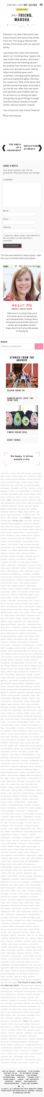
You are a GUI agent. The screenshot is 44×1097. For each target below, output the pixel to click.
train (32, 1018)
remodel (15, 897)
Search (4, 342)
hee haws (16, 704)
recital (26, 894)
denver (33, 612)
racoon (23, 891)
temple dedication (32, 971)
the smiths (35, 1003)
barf (27, 509)
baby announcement (20, 500)
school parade (37, 920)
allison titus (32, 476)
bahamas (13, 506)
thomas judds (35, 1012)
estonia (17, 648)
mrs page (19, 823)
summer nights (28, 956)
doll (6, 618)
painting (5, 858)
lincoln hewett (33, 778)
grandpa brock (12, 689)
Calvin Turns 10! (16, 390)
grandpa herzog (25, 689)
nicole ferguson (37, 840)
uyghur (38, 1030)
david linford (17, 609)
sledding (5, 938)
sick (38, 932)
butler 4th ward (22, 547)
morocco (5, 817)
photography (34, 861)
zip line (32, 1062)
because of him (29, 512)
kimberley (24, 760)
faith (24, 651)
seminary (28, 926)
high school (17, 710)
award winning (33, 497)
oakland (11, 846)
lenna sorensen (13, 775)
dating (9, 609)
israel (30, 731)
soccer (34, 941)
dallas (36, 604)
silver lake (21, 935)
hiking (39, 710)
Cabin (20, 1079)
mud (11, 826)
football (34, 666)
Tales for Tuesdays (14, 1075)
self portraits (19, 926)
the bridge (12, 983)
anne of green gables (31, 485)
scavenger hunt (19, 920)
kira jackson (6, 763)
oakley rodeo (31, 846)
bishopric (36, 521)
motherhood (28, 817)
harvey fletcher (17, 701)
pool (34, 873)
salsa (18, 911)
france (28, 669)
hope (38, 722)
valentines (19, 1033)
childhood (15, 568)
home (33, 713)
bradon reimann (19, 532)
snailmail (32, 938)
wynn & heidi (24, 1054)
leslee (22, 775)
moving (38, 820)
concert (11, 589)
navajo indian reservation (33, 831)
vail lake (11, 1033)
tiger (14, 1015)
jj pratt (28, 743)
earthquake (38, 630)
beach (20, 512)
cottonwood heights (26, 595)
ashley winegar (30, 494)
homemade (28, 716)
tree (30, 1021)
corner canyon (34, 592)
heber (9, 704)
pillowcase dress (29, 864)
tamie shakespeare (27, 968)
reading (39, 891)
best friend (27, 515)
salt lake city (9, 914)
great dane (21, 692)
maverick (24, 796)
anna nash (19, 485)
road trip (14, 903)
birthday (27, 518)
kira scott (14, 763)
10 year (13, 473)
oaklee (17, 846)
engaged (10, 648)
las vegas (9, 769)
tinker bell (9, 1018)
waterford (12, 1039)
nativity (7, 831)
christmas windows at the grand (28, 580)
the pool (12, 1000)
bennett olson (17, 515)
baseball (34, 509)
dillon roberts (20, 615)
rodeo (21, 903)
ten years (9, 977)
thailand (31, 977)
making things (29, 790)
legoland (22, 772)
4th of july (5, 473)
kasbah (30, 752)
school (28, 920)
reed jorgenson (35, 894)
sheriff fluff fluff (33, 929)
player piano (28, 870)
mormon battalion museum (32, 814)
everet (30, 648)
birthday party (17, 521)
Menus (19, 1081)
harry (38, 698)
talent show (14, 968)
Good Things (14, 440)
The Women (32, 1075)
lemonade (31, 772)
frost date (21, 672)
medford (17, 799)
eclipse (20, 636)
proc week (13, 885)
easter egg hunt (12, 633)
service (36, 926)
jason (8, 737)
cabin (14, 550)
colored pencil (31, 586)
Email (6, 219)
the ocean (30, 997)
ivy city (35, 731)
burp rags (35, 544)
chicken (32, 565)
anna (12, 485)
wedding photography (19, 1042)
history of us (11, 713)
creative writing (22, 601)
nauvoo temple (16, 831)
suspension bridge (23, 962)
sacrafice (26, 908)
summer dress (16, 956)
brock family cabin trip (16, 538)
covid (22, 598)
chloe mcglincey (12, 571)
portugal (29, 876)
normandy (22, 843)
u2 (12, 1027)
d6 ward (25, 604)
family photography (36, 654)
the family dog (15, 988)
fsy (28, 672)
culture (17, 604)
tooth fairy (17, 1018)
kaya (38, 755)
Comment (9, 180)
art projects (13, 494)
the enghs (5, 988)
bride (18, 535)
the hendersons (35, 988)
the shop (27, 1003)
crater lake (12, 601)
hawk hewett (35, 701)
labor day (15, 766)
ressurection (33, 897)
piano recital (17, 864)
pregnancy (6, 879)
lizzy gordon (30, 781)
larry (3, 769)
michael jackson (19, 802)
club (8, 586)
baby (9, 500)
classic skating (24, 583)
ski (37, 935)
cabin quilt (33, 550)
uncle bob (39, 1027)
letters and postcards (33, 775)
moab (31, 808)
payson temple (18, 861)
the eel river (39, 985)
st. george (28, 950)
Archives (21, 1071)
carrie (28, 562)
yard (10, 1057)
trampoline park (16, 1021)
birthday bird (37, 518)
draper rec (26, 627)
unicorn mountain (8, 1030)
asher (21, 494)
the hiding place (30, 991)
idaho (40, 728)
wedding (32, 1039)
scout (23, 923)
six (33, 935)
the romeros (18, 1003)
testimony (18, 977)
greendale (30, 692)
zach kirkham (23, 1062)
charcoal (34, 562)
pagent (40, 855)
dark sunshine (30, 606)
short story (25, 932)
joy (22, 749)
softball (4, 944)
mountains (10, 820)
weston (10, 1045)
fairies (10, 651)
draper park (16, 627)
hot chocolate (33, 725)
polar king (11, 873)
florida (21, 666)
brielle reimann (26, 535)
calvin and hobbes (28, 553)
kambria (14, 752)
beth (33, 515)
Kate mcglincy (15, 755)
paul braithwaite (37, 858)
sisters (28, 935)
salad (13, 911)
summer (36, 953)
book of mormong (15, 529)
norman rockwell (33, 843)
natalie (16, 829)
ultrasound (25, 1027)
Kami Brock (22, 752)
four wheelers (19, 669)
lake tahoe (24, 766)
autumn (19, 497)
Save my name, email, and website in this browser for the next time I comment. (21, 238)
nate (33, 829)
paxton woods (7, 861)
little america (11, 781)
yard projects (18, 1057)
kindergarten (34, 760)
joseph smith (13, 746)
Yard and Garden (29, 1083)
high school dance (29, 710)
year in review (29, 1057)
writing (9, 1054)
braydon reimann (32, 532)
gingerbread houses (27, 680)
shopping (16, 932)
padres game (31, 855)
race (18, 891)
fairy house (18, 651)
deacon (26, 609)
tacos (31, 965)
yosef (13, 1059)
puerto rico (21, 888)
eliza (31, 639)
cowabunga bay (31, 598)
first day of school (18, 663)
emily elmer (33, 642)
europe (23, 648)
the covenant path (26, 985)
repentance (23, 897)
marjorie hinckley (28, 793)
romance (24, 906)
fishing (7, 666)
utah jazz (31, 1030)
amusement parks (13, 482)
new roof (16, 840)
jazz (31, 737)
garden (30, 675)
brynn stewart (13, 544)
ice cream (21, 728)
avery (25, 497)
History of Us (10, 1073)
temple (22, 971)
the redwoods (22, 1000)
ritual (8, 903)
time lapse (21, 1015)
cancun (36, 556)
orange (37, 849)
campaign (20, 556)
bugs (21, 544)
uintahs (17, 1027)
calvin (18, 553)
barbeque (21, 509)
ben (8, 515)
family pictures (7, 657)
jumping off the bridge (32, 749)
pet (26, 861)
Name (6, 211)
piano (9, 864)
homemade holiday (12, 719)
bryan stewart (28, 541)
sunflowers (25, 959)
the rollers (9, 1003)
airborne (15, 476)
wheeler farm (19, 1045)
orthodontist (34, 852)
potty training (38, 876)
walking (4, 1036)
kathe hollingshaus (29, 755)
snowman (27, 941)
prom (27, 885)
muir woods (18, 826)
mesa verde (33, 799)
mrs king (12, 823)
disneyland (31, 615)
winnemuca (37, 1048)
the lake (29, 994)
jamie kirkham (34, 734)
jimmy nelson (15, 743)
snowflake (18, 941)
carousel (21, 562)
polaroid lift (28, 873)
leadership (28, 769)
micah (9, 802)
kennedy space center (32, 757)
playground (38, 870)
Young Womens (30, 1059)
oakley (23, 846)
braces (9, 532)
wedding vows (33, 1042)
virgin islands (38, 1033)
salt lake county (21, 914)
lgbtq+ (7, 778)
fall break (34, 651)
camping (28, 556)
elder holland (29, 636)
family (8, 654)
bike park (15, 518)
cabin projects (23, 550)
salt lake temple (34, 914)
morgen (18, 814)
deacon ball (34, 609)
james (10, 734)
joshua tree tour (7, 749)
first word (29, 663)
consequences (37, 589)
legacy (35, 769)
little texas (21, 781)
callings (12, 553)
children (23, 568)
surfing (12, 962)
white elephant (7, 1048)
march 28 (16, 793)
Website (7, 227)
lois (7, 784)
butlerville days (35, 547)
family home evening (20, 654)
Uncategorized (11, 1083)
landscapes (38, 766)
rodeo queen (29, 903)
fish (35, 663)
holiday (26, 713)
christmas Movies (36, 577)
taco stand (37, 965)
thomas (26, 1012)
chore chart (29, 571)
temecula (14, 971)
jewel (39, 740)
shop (9, 932)
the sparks (13, 1006)
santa (38, 917)
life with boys (21, 778)
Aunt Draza (10, 497)
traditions (26, 1018)
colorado (21, 586)
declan (27, 612)
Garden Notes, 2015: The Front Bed (20, 399)
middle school (32, 802)
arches (39, 488)
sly (27, 938)
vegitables (28, 1033)
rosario (31, 906)
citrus (16, 583)
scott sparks (15, 923)
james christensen (20, 734)
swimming (15, 965)
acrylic (28, 473)
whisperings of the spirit (33, 1045)
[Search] (39, 346)
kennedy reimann (16, 757)
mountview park (22, 820)
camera (12, 556)
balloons (21, 506)
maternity (15, 796)
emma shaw (16, 645)
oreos (26, 852)
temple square (22, 974)
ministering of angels (15, 805)
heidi (23, 704)
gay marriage (21, 678)
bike (8, 518)
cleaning (34, 583)
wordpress (35, 1051)
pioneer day (26, 867)
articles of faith (24, 491)
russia (37, 906)
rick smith (11, 900)
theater (28, 980)
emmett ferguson (28, 645)
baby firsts (33, 500)
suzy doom (35, 962)
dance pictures (12, 606)
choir (21, 571)
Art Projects (32, 1079)
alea (20, 476)
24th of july (21, 473)
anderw (24, 482)
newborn (24, 834)
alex (25, 476)
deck (21, 612)
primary (13, 882)
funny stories (10, 675)
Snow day (9, 941)
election (10, 639)
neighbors (16, 834)
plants (15, 870)
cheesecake (11, 565)
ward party (23, 1036)
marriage (39, 793)
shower (32, 932)
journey (17, 749)
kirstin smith (23, 763)
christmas (35, 574)
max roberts (33, 796)
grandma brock (26, 686)
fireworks (18, 660)
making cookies (17, 790)
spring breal (10, 950)
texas (25, 977)
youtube (14, 1062)
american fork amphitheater (15, 479)
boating (17, 527)
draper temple (36, 627)
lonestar (13, 784)
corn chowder (23, 592)
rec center (13, 894)
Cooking (9, 1081)
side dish (13, 935)
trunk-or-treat (14, 1024)
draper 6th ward (20, 621)
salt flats (35, 911)
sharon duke (22, 929)
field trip (11, 660)
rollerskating (15, 906)
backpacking (10, 503)
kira (41, 760)
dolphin (12, 618)
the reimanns (33, 1000)
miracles (28, 805)
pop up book (12, 876)
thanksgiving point (18, 980)
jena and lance (11, 740)
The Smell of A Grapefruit (14, 147)
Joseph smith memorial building (31, 746)
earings (29, 630)
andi (30, 482)
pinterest (17, 867)
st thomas (28, 953)
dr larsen (22, 630)
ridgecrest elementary (33, 900)
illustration (7, 731)
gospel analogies (18, 683)
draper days (21, 624)
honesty (32, 722)
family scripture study (22, 657)
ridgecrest (20, 900)
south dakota (13, 947)
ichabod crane (31, 728)
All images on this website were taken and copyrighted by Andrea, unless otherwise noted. (22, 1091)
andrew (36, 482)
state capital (11, 953)
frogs (15, 672)
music (10, 829)
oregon (20, 852)
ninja (3, 843)
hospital (24, 725)
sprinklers (20, 950)
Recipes (21, 1077)
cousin (36, 595)
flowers (27, 666)
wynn (16, 1054)
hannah (32, 698)
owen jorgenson (19, 855)
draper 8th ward (33, 621)
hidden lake (21, 707)
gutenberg (25, 695)
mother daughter (15, 817)
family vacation (36, 657)
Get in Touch (8, 1071)
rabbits (12, 891)
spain (21, 947)
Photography (30, 1081)
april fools (24, 488)
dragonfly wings (28, 618)
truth (21, 1024)
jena (3, 740)
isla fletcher (22, 731)
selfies (11, 926)
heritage (13, 707)
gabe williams (21, 675)
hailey (33, 695)
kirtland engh (34, 763)
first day (26, 660)
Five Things (34, 1071)
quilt (7, 891)
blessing (36, 524)
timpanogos (30, 1015)
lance (31, 766)
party (28, 858)
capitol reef (31, 559)
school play (6, 923)
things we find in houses (31, 1009)
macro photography (22, 787)
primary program (23, 882)
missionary (12, 808)
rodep (37, 903)
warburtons (13, 1036)
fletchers (14, 666)
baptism (36, 506)
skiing (41, 935)
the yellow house (15, 1009)
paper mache (14, 858)
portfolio (22, 876)
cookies (13, 592)
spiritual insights (30, 947)
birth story (28, 521)
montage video (32, 811)
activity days (37, 473)
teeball (7, 971)
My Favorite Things (29, 1073)
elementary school (21, 639)
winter (16, 1051)
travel (25, 1021)
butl (13, 547)
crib (30, 601)
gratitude (12, 692)
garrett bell (11, 678)
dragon (18, 618)
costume (14, 595)
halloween (16, 698)
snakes (39, 938)
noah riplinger (11, 843)
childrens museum (34, 568)
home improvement (15, 716)
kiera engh (15, 760)
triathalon (37, 1021)
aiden (8, 476)
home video (11, 722)
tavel (36, 968)
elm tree (13, 642)
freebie (34, 669)
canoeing (11, 559)
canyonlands (21, 559)
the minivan (21, 997)
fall (29, 651)
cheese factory (22, 565)
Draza (10, 630)
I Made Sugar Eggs (17, 432)
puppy (38, 888)
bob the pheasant (27, 527)
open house (30, 849)
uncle (32, 1027)
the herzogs (18, 991)
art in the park (36, 491)
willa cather (18, 1048)
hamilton (24, 698)
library (13, 778)
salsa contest (26, 911)
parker (22, 858)
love (22, 784)
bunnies (27, 544)
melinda (25, 799)
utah (24, 1030)
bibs (38, 515)
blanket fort (27, 524)
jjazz (22, 743)
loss (18, 784)
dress (16, 630)
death (16, 612)
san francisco (14, 917)
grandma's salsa (13, 686)
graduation (30, 683)
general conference (35, 678)
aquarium (32, 488)
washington (32, 1036)
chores (36, 571)
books (25, 529)
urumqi (19, 1030)
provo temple (36, 885)
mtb (34, 823)
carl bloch (13, 562)
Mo (27, 808)
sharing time (11, 929)
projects (21, 885)
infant (15, 731)
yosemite (19, 1059)
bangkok (29, 506)
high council (31, 707)
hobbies (20, 713)
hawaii (26, 701)
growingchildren (14, 695)
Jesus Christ (31, 740)
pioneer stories (37, 867)
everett (35, 648)
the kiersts (21, 994)
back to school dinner (35, 503)
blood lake (9, 527)
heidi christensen (32, 704)
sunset (38, 959)
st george (20, 953)
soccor (40, 941)
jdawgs (36, 737)
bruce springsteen (14, 541)
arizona (11, 491)
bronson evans (31, 538)
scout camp (30, 923)
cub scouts (10, 604)
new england (16, 837)
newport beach (27, 837)
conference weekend (22, 589)
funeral (32, 672)
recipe (20, 894)
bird (21, 518)
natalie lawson (25, 829)
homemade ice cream (29, 719)
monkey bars (20, 811)
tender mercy (34, 974)
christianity (27, 574)
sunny (32, 959)
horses (17, 725)
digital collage (9, 615)
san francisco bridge (27, 917)
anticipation (15, 488)
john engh (35, 743)
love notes (29, 784)
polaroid (19, 873)
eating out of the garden (27, 633)
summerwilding (13, 959)
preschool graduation (28, 879)
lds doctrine (18, 769)
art (17, 491)
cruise (36, 601)
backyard (5, 506)
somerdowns (23, 944)
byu (9, 550)
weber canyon (22, 1039)
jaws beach (15, 737)
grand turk (36, 689)
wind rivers (28, 1048)
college (14, 586)
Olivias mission (18, 849)
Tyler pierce (35, 1024)
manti (9, 793)
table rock (24, 965)
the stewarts (32, 1006)
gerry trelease (14, 680)
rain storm (31, 891)
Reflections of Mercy (31, 147)
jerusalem (21, 740)
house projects (11, 728)
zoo (37, 1062)
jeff (42, 737)
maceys (11, 787)
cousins (15, 598)
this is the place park (14, 1012)
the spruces (22, 1006)
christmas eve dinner (20, 577)
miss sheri (20, 808)
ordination (13, 852)
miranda (35, 805)
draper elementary (34, 624)
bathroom (13, 512)
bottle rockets (34, 529)
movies (31, 820)
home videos (22, 722)
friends (9, 672)
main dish (34, 787)
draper (10, 621)
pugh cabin (30, 888)
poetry (4, 873)
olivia (10, 849)
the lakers (36, 994)
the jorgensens (10, 994)
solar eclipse (12, 944)
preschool (15, 879)
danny (21, 606)
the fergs (25, 988)
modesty (38, 808)
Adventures (9, 1077)
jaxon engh (24, 737)
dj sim (38, 615)
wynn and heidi (35, 1054)
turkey (27, 1024)
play (20, 870)
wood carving (25, 1051)
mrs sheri (28, 823)
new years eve (25, 840)
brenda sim (10, 535)
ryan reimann (17, 908)
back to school (21, 503)
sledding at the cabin (16, 938)
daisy (31, 604)
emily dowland (22, 642)
